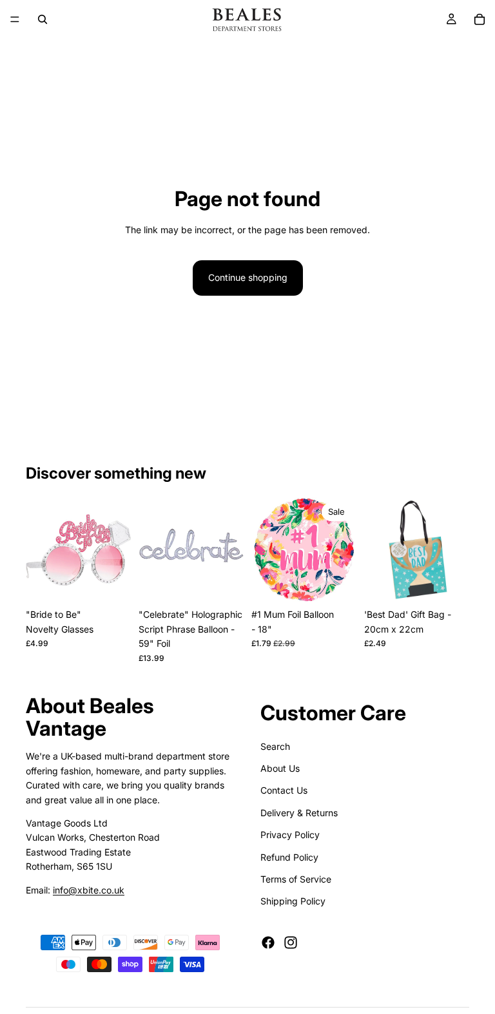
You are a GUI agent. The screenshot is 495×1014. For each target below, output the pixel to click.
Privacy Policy (290, 834)
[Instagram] (290, 942)
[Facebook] (268, 942)
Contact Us (283, 790)
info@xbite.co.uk (88, 889)
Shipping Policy (292, 900)
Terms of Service (295, 878)
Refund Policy (289, 856)
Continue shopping (247, 277)
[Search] (42, 19)
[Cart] (479, 19)
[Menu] (15, 19)
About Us (280, 767)
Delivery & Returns (299, 812)
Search (275, 745)
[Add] (110, 583)
